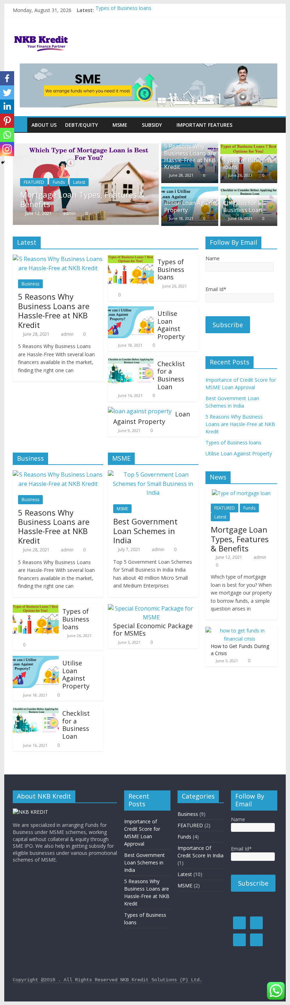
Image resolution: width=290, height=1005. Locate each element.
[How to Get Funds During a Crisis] (239, 630)
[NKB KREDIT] (30, 811)
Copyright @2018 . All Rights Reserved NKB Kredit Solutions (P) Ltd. (107, 980)
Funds (59, 182)
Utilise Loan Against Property (190, 206)
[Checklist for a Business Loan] (248, 191)
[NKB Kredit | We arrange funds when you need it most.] (20, 125)
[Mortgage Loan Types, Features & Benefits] (86, 148)
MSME (122, 509)
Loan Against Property (151, 418)
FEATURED (34, 182)
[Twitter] (7, 92)
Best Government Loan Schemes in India (145, 530)
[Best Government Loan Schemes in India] (153, 474)
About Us (44, 124)
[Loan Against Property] (140, 411)
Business (30, 284)
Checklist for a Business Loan (242, 206)
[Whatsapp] (7, 135)
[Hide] (3, 162)
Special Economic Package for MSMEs (153, 629)
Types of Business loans (123, 10)
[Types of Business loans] (248, 148)
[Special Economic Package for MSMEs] (151, 608)
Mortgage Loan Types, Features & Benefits (82, 199)
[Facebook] (7, 78)
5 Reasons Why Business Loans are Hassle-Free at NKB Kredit (190, 156)
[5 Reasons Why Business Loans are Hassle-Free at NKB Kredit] (58, 259)
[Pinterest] (7, 121)
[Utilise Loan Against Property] (189, 191)
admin (70, 213)
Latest (79, 182)
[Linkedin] (7, 107)
